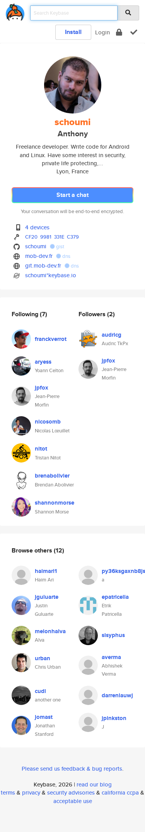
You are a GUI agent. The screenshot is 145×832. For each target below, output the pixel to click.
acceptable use (72, 801)
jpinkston (114, 718)
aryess (43, 362)
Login (102, 32)
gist (59, 246)
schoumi (35, 246)
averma (111, 657)
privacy (31, 792)
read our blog (94, 784)
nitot (41, 448)
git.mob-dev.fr (43, 265)
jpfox (41, 387)
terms (8, 792)
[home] (15, 10)
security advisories (71, 792)
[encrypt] (119, 32)
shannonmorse (54, 502)
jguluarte (46, 597)
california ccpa (120, 792)
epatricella (115, 597)
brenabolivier (52, 475)
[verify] (133, 32)
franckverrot (51, 339)
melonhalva (50, 631)
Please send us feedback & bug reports (72, 768)
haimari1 (46, 571)
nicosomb (48, 421)
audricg (111, 334)
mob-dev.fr (39, 256)
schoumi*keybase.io (50, 275)
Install (73, 31)
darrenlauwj (117, 695)
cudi (40, 691)
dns (65, 256)
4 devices (37, 227)
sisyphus (113, 635)
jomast (44, 717)
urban (42, 658)
